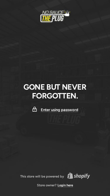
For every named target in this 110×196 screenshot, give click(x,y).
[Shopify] (77, 176)
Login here (65, 185)
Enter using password (59, 110)
